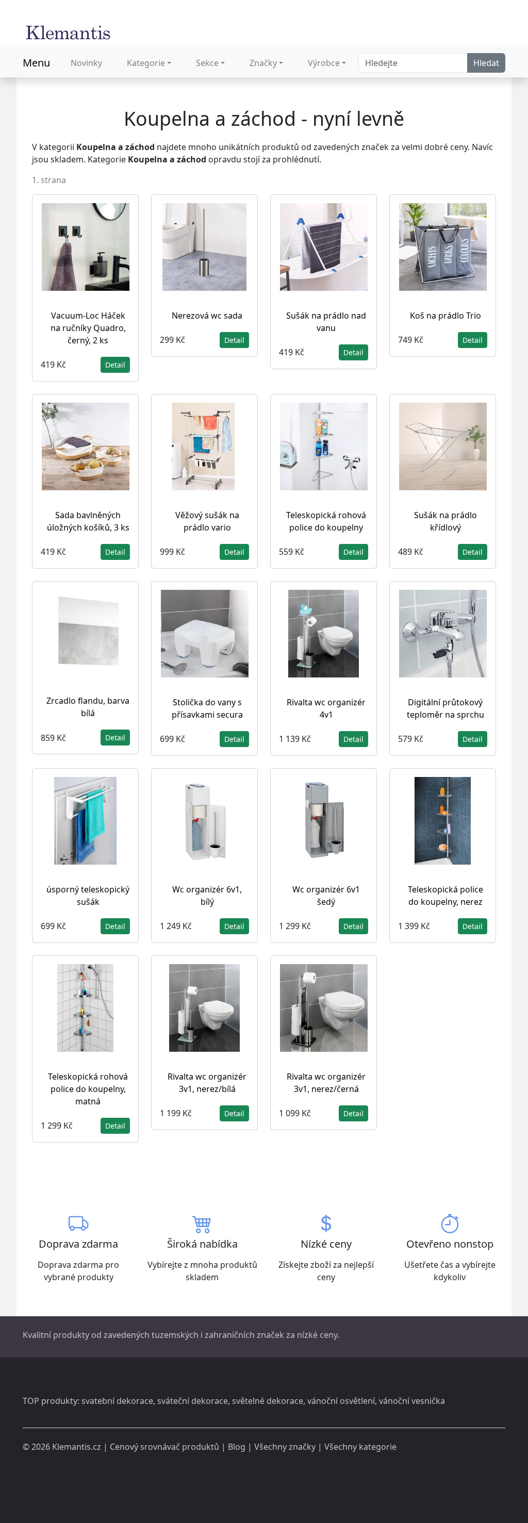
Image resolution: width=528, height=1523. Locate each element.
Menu (36, 63)
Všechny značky (285, 1446)
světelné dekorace (267, 1400)
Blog (236, 1446)
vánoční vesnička (412, 1400)
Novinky (86, 63)
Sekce (207, 63)
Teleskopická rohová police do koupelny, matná (88, 1089)
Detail (115, 365)
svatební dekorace (117, 1400)
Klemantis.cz (76, 1446)
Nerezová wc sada (207, 315)
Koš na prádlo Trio (445, 315)
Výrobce (324, 63)
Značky (263, 63)
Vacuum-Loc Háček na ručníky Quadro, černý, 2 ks (88, 328)
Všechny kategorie (360, 1446)
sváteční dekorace (192, 1400)
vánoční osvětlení (341, 1400)
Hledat (486, 63)
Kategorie (146, 63)
